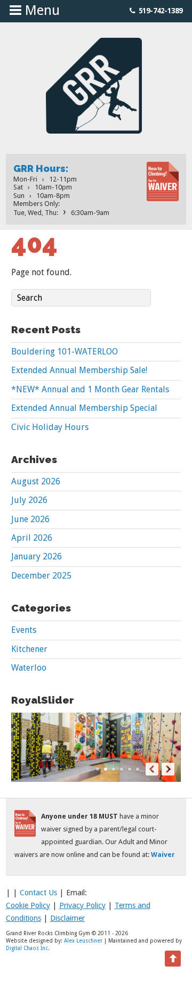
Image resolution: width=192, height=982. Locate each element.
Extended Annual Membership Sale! (79, 370)
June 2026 (30, 519)
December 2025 (41, 576)
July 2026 (29, 500)
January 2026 (36, 556)
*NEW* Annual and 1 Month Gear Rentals (90, 389)
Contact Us (38, 892)
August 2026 (35, 481)
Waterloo (28, 668)
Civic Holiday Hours (50, 427)
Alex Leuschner (83, 941)
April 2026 (31, 538)
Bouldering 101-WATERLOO (64, 351)
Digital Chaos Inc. (28, 948)
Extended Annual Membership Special (84, 408)
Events (23, 630)
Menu (40, 10)
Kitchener (29, 649)
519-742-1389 (160, 10)
